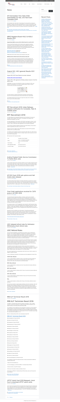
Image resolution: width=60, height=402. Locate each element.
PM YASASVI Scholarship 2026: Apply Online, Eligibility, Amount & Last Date (46, 59)
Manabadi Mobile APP (35, 0)
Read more (13, 166)
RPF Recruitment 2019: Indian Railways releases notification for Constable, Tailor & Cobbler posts (21, 108)
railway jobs (13, 151)
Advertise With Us (42, 0)
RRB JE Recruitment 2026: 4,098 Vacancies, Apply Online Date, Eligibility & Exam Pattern (46, 41)
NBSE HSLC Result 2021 (11, 51)
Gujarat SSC (9, 101)
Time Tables (27, 29)
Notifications (13, 291)
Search (42, 9)
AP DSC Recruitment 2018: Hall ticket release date (15, 216)
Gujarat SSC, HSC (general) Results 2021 (20, 71)
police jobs (9, 151)
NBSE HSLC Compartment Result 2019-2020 (14, 52)
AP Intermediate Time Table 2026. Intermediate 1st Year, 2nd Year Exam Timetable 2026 (19, 17)
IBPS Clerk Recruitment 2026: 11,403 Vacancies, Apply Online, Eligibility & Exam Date (46, 73)
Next (11, 397)
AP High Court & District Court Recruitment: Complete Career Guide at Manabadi (46, 66)
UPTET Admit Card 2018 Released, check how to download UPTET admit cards (21, 381)
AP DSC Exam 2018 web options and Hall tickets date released (21, 176)
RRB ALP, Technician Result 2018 (16, 316)
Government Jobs (10, 392)
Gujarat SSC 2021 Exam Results (14, 77)
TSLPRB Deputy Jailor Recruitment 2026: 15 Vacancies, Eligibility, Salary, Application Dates (47, 24)
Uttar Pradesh (21, 392)
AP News (22, 29)
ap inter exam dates (11, 30)
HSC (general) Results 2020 (15, 101)
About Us (47, 0)
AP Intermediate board (29, 30)
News (24, 29)
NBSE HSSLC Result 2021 (11, 50)
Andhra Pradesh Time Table (16, 29)
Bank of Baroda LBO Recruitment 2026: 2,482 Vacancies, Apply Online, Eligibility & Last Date (46, 69)
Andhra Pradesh (10, 29)
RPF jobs (16, 151)
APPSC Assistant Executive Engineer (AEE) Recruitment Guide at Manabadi (47, 76)
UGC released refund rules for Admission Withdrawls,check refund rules (20, 225)
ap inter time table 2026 (22, 30)
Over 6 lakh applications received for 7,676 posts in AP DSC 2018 (21, 192)
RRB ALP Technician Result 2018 (18, 297)
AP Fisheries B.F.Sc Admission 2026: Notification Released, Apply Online (47, 63)
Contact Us (51, 0)
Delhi (8, 291)
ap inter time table (16, 30)
